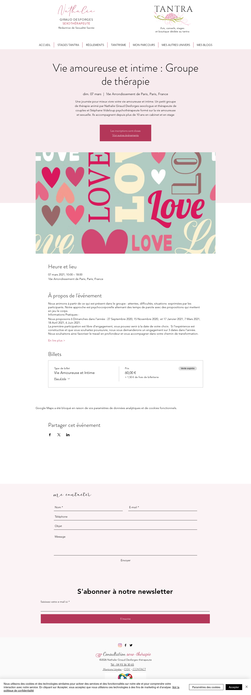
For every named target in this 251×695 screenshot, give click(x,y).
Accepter (234, 687)
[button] (68, 45)
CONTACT (139, 669)
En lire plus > (56, 340)
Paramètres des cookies (206, 687)
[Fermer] (246, 687)
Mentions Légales (112, 669)
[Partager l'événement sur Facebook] (50, 434)
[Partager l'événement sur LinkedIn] (68, 434)
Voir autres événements (125, 135)
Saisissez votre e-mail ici (54, 601)
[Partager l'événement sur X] (59, 434)
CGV (127, 669)
